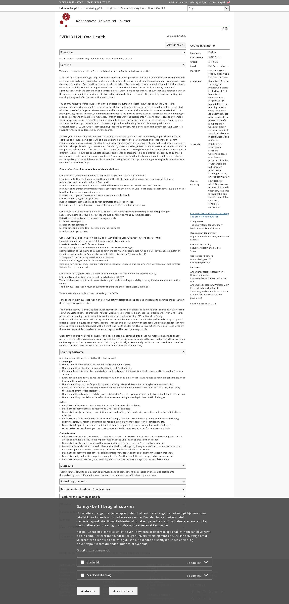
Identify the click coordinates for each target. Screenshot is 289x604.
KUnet (212, 2)
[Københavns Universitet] (84, 2)
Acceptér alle (123, 591)
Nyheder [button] (113, 8)
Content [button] (65, 65)
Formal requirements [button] (73, 481)
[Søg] (227, 8)
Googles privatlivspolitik (93, 550)
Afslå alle (88, 591)
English (222, 2)
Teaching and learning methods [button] (80, 496)
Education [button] (66, 52)
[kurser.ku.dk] (65, 20)
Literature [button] (66, 465)
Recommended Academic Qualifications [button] (85, 489)
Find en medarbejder (191, 2)
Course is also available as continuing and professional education (209, 215)
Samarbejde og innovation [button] (137, 8)
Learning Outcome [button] (72, 352)
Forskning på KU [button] (95, 8)
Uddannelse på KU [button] (70, 8)
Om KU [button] (160, 8)
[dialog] (144, 551)
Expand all (174, 44)
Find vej (173, 2)
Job (205, 2)
